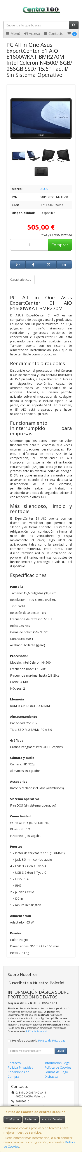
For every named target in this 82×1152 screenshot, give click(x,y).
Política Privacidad (20, 1067)
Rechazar (30, 1119)
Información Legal (57, 1063)
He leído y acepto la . (39, 1040)
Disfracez (51, 1076)
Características (20, 279)
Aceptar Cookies (52, 1119)
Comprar (59, 244)
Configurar (12, 1119)
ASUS (44, 189)
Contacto (55, 33)
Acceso (34, 33)
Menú (15, 33)
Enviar (60, 1051)
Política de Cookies (57, 1067)
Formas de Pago (56, 1072)
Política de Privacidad (36, 1031)
